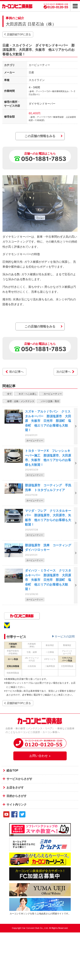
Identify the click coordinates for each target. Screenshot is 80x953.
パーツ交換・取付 (50, 401)
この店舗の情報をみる (40, 136)
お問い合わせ (38, 756)
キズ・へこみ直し (28, 393)
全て (9, 393)
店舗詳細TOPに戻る (19, 34)
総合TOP (12, 770)
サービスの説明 (65, 636)
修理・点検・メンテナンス (20, 401)
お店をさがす (15, 787)
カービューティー (53, 393)
